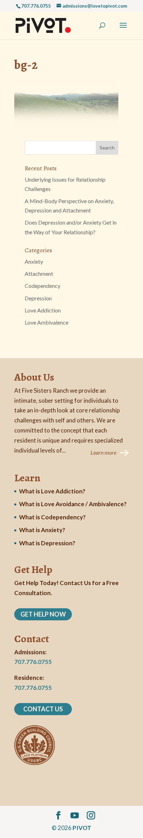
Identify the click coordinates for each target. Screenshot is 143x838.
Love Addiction (43, 310)
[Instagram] (91, 815)
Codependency (42, 285)
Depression (38, 298)
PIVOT (82, 827)
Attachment (39, 273)
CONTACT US (43, 709)
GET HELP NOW (43, 614)
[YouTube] (74, 815)
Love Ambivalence (46, 322)
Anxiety (34, 261)
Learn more (103, 452)
